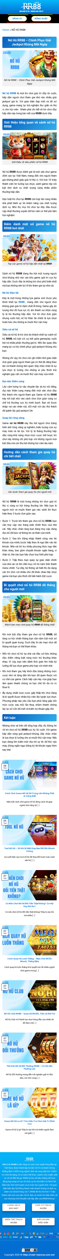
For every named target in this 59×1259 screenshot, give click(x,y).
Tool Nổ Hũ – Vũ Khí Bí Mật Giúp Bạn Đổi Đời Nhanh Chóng (29, 849)
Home (5, 29)
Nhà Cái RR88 (9, 1164)
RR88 (22, 302)
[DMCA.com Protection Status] (29, 1249)
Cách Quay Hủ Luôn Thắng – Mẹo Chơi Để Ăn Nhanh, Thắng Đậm (29, 960)
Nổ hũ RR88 (9, 93)
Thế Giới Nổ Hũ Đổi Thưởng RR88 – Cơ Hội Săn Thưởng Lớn (29, 1067)
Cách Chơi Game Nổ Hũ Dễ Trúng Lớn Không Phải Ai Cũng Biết (29, 794)
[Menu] (4, 7)
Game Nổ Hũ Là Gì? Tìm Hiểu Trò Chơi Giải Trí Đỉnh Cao (29, 1122)
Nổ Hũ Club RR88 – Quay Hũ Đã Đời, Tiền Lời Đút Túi (29, 1013)
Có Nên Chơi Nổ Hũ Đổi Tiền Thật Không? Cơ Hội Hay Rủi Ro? (29, 905)
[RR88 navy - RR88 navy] (31, 7)
